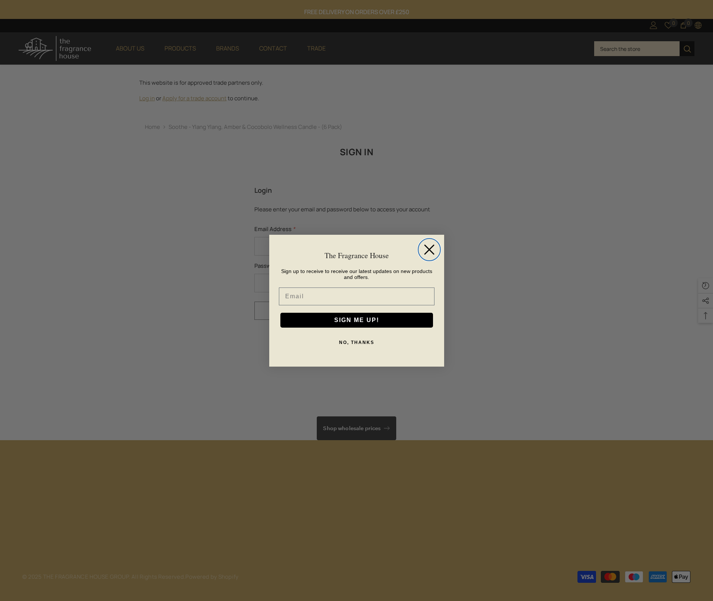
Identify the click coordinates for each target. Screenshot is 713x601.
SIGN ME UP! (356, 320)
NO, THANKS (356, 342)
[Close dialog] (429, 249)
